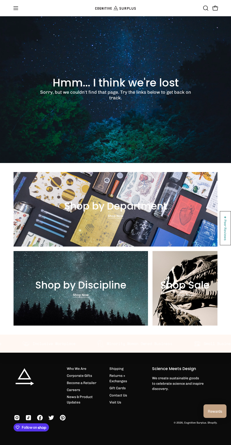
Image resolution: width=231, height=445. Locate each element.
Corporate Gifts (79, 376)
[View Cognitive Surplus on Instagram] (16, 417)
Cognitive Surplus (195, 422)
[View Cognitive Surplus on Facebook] (39, 417)
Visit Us (115, 402)
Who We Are (76, 369)
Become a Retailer (81, 383)
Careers (73, 390)
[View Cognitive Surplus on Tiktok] (28, 417)
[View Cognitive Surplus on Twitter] (50, 417)
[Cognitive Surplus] (115, 8)
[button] (205, 8)
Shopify (212, 422)
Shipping (116, 369)
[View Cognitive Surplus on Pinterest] (62, 417)
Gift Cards (117, 388)
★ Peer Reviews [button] (226, 228)
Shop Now (115, 216)
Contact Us (118, 395)
